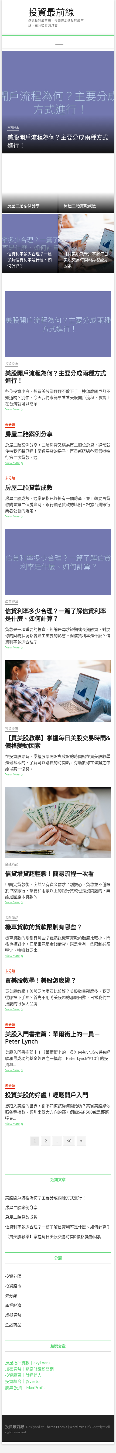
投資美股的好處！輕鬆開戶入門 (46, 1095)
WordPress (77, 1427)
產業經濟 (11, 602)
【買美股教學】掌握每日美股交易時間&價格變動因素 (86, 259)
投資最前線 (51, 12)
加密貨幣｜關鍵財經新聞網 (29, 1368)
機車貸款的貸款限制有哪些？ (43, 927)
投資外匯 (13, 1276)
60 (70, 1140)
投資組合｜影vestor (23, 1381)
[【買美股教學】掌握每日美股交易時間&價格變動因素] (58, 691)
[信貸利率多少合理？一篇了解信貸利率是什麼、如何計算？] (58, 562)
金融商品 (11, 864)
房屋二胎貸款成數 (80, 205)
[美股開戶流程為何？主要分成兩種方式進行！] (58, 324)
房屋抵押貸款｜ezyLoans (27, 1362)
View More (15, 410)
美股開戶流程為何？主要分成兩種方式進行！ (57, 141)
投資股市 (13, 127)
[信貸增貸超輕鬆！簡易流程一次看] (58, 822)
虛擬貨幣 (13, 1315)
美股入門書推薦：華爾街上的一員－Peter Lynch (52, 1037)
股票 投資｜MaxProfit (25, 1387)
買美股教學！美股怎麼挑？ (40, 980)
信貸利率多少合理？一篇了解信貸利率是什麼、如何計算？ (29, 259)
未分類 (10, 425)
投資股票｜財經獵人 (23, 1375)
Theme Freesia (56, 1427)
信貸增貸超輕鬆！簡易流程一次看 (49, 873)
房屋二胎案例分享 (23, 205)
